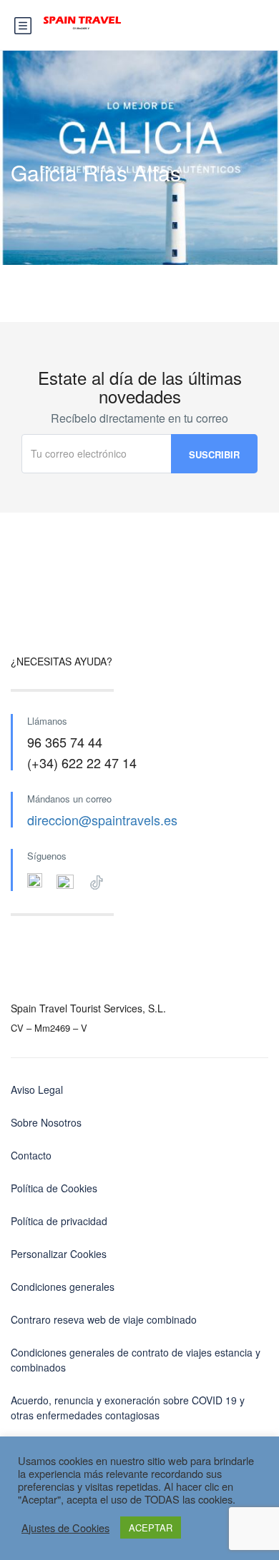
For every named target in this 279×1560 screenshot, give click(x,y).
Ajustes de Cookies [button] (65, 1527)
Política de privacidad (59, 1221)
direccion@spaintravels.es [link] (102, 819)
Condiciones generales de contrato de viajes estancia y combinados (135, 1359)
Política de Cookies (54, 1188)
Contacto (31, 1155)
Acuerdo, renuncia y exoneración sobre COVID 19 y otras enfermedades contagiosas (128, 1407)
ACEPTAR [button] (150, 1527)
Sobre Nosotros (46, 1122)
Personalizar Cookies (59, 1254)
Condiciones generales (62, 1286)
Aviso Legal (37, 1089)
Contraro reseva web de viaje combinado (104, 1319)
